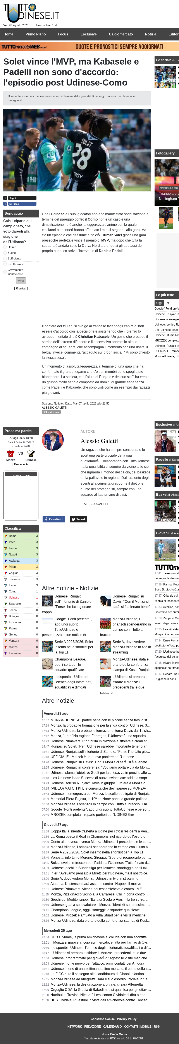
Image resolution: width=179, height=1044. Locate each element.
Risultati (21, 288)
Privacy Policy (126, 1019)
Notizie (58, 403)
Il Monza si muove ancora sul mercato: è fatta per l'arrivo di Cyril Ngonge (106, 942)
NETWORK (74, 1026)
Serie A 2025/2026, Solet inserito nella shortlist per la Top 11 (74, 647)
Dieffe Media (118, 1034)
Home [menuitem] (8, 34)
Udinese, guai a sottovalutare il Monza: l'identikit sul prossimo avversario (107, 905)
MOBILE (145, 1026)
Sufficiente (14, 258)
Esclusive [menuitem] (89, 34)
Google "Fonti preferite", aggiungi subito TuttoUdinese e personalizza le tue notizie (114, 809)
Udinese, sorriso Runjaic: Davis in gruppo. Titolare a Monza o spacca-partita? (110, 783)
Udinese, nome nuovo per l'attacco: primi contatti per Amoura (97, 963)
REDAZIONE (92, 1026)
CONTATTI (131, 1026)
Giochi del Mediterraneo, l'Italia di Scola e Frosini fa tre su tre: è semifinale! (108, 899)
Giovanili (163, 533)
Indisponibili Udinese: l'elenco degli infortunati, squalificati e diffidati (73, 682)
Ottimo (12, 247)
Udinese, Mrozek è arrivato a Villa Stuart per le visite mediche (98, 915)
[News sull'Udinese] (31, 13)
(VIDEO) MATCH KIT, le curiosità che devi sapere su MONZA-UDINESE (106, 788)
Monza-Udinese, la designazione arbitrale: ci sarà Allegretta (97, 984)
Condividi (56, 519)
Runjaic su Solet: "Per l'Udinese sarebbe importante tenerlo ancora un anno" (110, 746)
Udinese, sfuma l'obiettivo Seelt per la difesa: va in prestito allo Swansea (106, 772)
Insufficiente (15, 264)
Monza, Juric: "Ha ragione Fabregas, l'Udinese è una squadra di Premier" (107, 736)
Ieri (168, 303)
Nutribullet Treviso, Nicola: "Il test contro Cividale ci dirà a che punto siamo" (108, 995)
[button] (21, 280)
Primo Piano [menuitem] (36, 34)
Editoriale (164, 60)
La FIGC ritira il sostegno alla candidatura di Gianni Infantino (97, 974)
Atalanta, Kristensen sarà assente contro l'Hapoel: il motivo (95, 884)
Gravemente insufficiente (15, 272)
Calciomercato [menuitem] (121, 34)
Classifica (13, 528)
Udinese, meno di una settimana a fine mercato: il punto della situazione (106, 968)
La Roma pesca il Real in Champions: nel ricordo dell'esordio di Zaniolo (106, 836)
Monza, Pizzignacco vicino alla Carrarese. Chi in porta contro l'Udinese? (106, 894)
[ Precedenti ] (20, 464)
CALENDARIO (112, 1026)
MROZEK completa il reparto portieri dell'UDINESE (90, 814)
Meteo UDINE (21, 475)
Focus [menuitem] (63, 34)
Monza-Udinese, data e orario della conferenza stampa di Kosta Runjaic (131, 664)
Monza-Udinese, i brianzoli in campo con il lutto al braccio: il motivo (102, 804)
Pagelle (162, 459)
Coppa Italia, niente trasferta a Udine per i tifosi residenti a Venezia (102, 831)
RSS (157, 1026)
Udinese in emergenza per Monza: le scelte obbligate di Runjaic (100, 793)
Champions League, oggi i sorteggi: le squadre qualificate (70, 664)
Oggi (159, 303)
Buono (12, 252)
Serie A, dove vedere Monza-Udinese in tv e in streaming (132, 647)
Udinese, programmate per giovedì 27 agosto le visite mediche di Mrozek (107, 958)
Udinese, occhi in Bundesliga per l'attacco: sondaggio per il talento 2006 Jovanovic (115, 868)
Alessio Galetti (54, 407)
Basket (161, 494)
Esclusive (164, 424)
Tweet (80, 519)
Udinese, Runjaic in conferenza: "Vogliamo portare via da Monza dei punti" (108, 767)
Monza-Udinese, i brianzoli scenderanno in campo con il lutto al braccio (106, 847)
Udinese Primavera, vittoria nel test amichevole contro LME (96, 889)
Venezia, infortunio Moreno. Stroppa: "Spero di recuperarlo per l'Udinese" (107, 857)
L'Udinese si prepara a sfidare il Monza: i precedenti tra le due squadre (105, 953)
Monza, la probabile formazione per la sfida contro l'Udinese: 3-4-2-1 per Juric (110, 725)
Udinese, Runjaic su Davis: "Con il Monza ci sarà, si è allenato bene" (131, 601)
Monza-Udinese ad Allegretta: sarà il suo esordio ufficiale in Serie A (103, 979)
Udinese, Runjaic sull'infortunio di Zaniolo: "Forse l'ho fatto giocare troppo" (108, 751)
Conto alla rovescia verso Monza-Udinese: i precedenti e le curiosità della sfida (112, 842)
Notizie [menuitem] (150, 34)
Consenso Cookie (103, 1019)
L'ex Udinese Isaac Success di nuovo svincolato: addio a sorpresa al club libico (112, 778)
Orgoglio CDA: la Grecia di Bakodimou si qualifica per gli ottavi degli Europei (110, 989)
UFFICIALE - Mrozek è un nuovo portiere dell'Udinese (92, 757)
